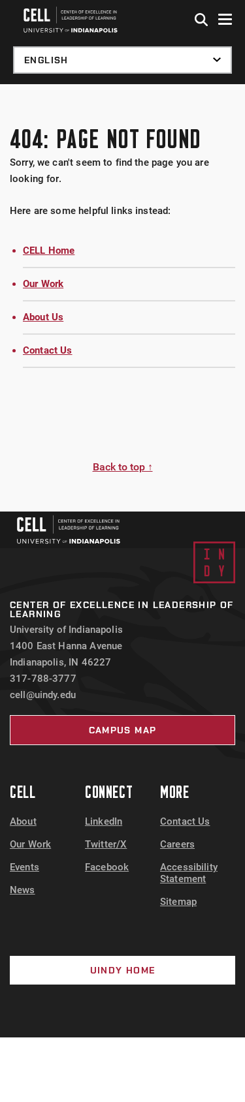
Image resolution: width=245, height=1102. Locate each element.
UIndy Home (122, 970)
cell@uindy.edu (43, 695)
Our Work (43, 284)
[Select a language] (122, 60)
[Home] (68, 529)
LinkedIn (103, 821)
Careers (177, 844)
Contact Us (48, 350)
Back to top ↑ (123, 467)
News (22, 890)
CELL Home (48, 250)
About (23, 821)
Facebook (107, 867)
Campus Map (123, 730)
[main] (122, 298)
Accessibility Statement (189, 873)
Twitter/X (106, 844)
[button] (202, 20)
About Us (43, 317)
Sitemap (178, 902)
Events (24, 867)
